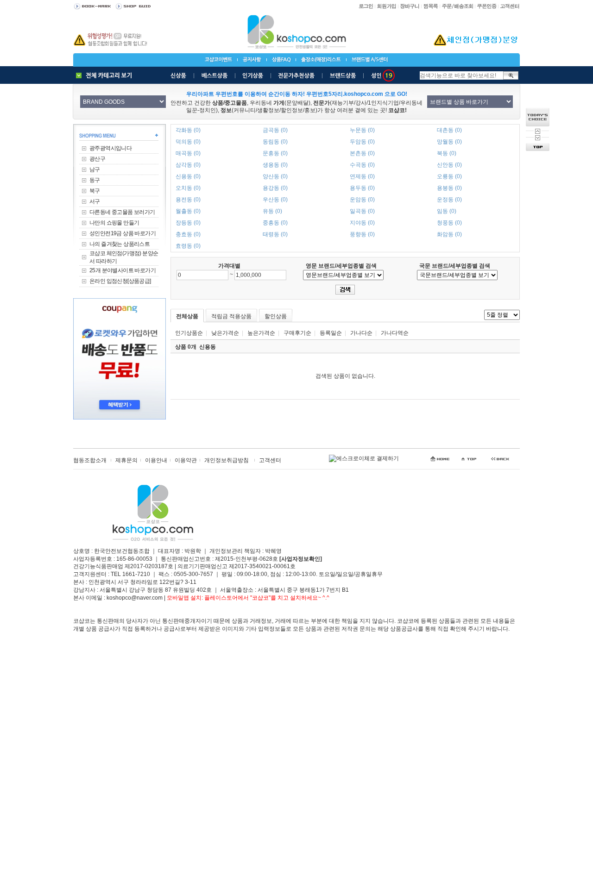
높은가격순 (261, 333)
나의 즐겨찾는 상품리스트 (119, 244)
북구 (94, 191)
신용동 (207, 347)
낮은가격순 (225, 333)
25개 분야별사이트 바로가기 (122, 270)
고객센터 (270, 460)
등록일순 (331, 333)
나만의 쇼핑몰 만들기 (114, 222)
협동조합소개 (90, 460)
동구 (94, 180)
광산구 (97, 159)
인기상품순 (189, 333)
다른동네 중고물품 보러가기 (122, 212)
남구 (94, 169)
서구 (94, 201)
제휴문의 (126, 460)
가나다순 (361, 333)
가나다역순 (395, 333)
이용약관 (186, 460)
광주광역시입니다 (110, 148)
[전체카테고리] (106, 75)
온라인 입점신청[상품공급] (120, 281)
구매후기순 (297, 333)
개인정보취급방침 (226, 460)
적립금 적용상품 (231, 316)
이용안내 (156, 460)
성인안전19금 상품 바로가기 (122, 233)
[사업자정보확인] (300, 559)
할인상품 (276, 316)
